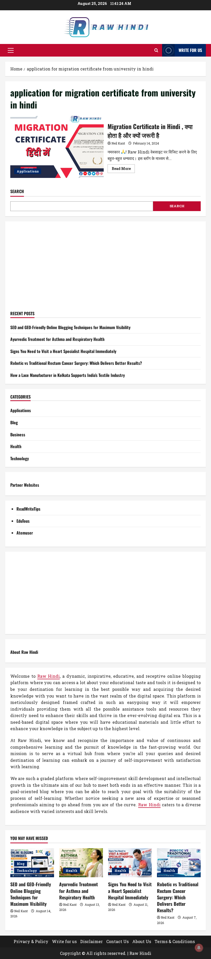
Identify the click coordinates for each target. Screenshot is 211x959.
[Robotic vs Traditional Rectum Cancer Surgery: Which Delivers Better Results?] (179, 862)
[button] (10, 50)
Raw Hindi (48, 676)
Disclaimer (91, 941)
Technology (19, 458)
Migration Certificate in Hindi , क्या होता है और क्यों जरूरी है (57, 147)
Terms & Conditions (175, 941)
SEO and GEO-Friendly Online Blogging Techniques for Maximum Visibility (70, 327)
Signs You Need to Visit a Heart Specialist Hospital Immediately (63, 351)
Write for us (190, 50)
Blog (14, 422)
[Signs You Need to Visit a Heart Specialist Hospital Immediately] (130, 862)
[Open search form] (156, 50)
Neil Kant (118, 143)
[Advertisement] (105, 269)
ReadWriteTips (28, 509)
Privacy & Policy (31, 941)
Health (15, 446)
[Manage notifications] (199, 948)
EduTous (23, 521)
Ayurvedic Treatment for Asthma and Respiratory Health (57, 339)
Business (17, 434)
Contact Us (117, 941)
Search (17, 191)
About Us (141, 941)
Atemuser (24, 533)
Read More (123, 169)
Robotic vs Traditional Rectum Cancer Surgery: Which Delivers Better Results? (76, 363)
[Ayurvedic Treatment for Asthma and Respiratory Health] (81, 862)
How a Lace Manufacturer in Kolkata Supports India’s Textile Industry (67, 375)
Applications (28, 171)
